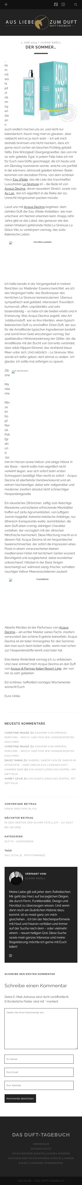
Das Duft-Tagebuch (41, 1135)
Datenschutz (41, 1149)
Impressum (41, 1144)
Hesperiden (25, 841)
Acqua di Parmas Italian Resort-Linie (36, 668)
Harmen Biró (14, 769)
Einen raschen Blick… (21, 808)
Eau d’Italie (20, 179)
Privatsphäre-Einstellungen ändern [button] (41, 1153)
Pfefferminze (34, 855)
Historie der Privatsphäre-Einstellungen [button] (41, 1158)
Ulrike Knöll (51, 42)
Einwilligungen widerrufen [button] (41, 1163)
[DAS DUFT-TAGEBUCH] (41, 29)
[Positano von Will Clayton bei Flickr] (41, 600)
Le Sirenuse (31, 184)
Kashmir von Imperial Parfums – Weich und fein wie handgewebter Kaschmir (39, 737)
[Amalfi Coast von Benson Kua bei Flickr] (41, 259)
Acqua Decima (15, 188)
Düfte (9, 841)
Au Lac (9, 193)
